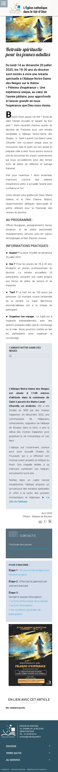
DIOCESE (11, 746)
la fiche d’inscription (21, 605)
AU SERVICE (13, 759)
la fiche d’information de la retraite (29, 601)
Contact (5, 770)
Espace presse (18, 770)
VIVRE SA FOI (13, 753)
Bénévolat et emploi (36, 770)
